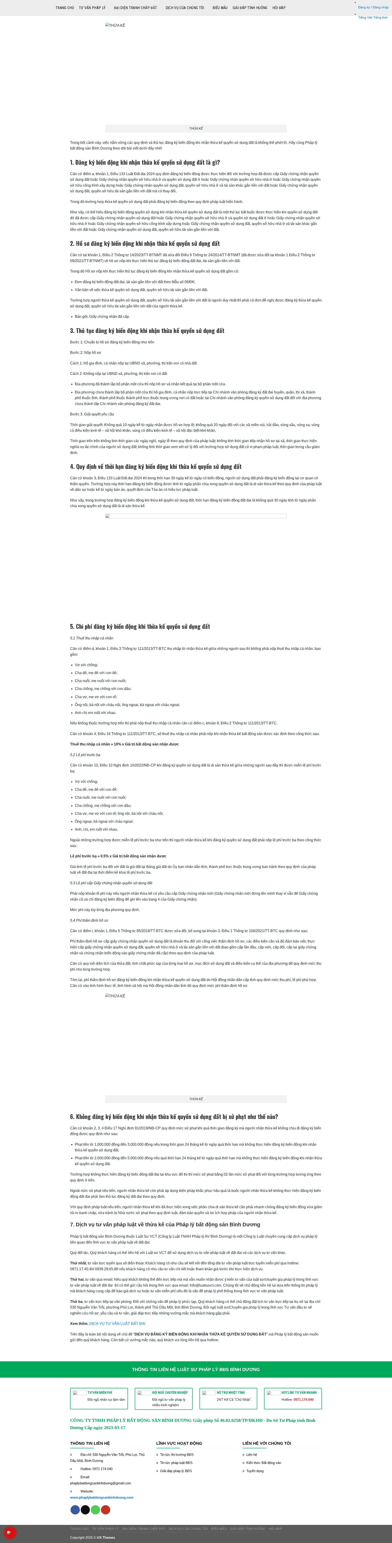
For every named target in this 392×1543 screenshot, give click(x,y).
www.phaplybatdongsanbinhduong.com (101, 1497)
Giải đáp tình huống (250, 8)
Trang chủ (65, 8)
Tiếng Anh (380, 17)
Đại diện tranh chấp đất (135, 8)
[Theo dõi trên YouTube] (105, 1509)
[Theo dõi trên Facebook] (75, 1509)
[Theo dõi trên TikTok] (85, 1509)
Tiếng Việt (365, 17)
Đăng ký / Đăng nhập (373, 7)
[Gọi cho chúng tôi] (95, 1509)
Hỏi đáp (279, 8)
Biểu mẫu (220, 8)
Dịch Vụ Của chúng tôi (185, 8)
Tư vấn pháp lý (92, 8)
